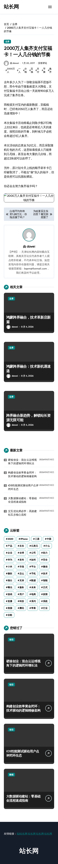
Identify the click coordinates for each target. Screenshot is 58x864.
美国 (10, 608)
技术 (45, 573)
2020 (10, 538)
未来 (33, 587)
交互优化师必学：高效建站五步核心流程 (22, 512)
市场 (21, 566)
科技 (21, 601)
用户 (21, 594)
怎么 (21, 573)
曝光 (10, 587)
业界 (7, 41)
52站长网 (22, 833)
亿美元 (34, 545)
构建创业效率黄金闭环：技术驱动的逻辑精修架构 (22, 474)
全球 (21, 552)
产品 (10, 545)
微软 (10, 573)
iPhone (24, 538)
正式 (45, 587)
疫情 (45, 594)
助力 (45, 552)
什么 (47, 545)
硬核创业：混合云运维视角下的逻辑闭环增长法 (22, 461)
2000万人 (11, 70)
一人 (19, 70)
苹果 (33, 608)
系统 (45, 601)
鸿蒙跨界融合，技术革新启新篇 (28, 319)
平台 (33, 566)
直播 (10, 601)
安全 (45, 559)
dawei (31, 246)
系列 (33, 601)
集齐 (50, 70)
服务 (21, 587)
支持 (21, 580)
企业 (10, 552)
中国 (49, 538)
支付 (38, 70)
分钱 (25, 70)
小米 (10, 566)
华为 (10, 559)
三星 (37, 538)
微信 (45, 566)
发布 (21, 559)
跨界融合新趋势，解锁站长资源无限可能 (28, 417)
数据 (33, 580)
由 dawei (14, 63)
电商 (33, 594)
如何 (33, 559)
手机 (33, 573)
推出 (10, 580)
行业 (45, 608)
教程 (11, 774)
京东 (21, 545)
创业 (11, 639)
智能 (45, 580)
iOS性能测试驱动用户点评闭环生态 (23, 487)
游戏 (10, 594)
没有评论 (42, 63)
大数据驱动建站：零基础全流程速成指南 (22, 500)
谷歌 (10, 615)
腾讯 (21, 608)
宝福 (32, 70)
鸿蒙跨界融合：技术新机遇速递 (28, 368)
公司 (33, 552)
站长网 (11, 6)
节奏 (44, 70)
